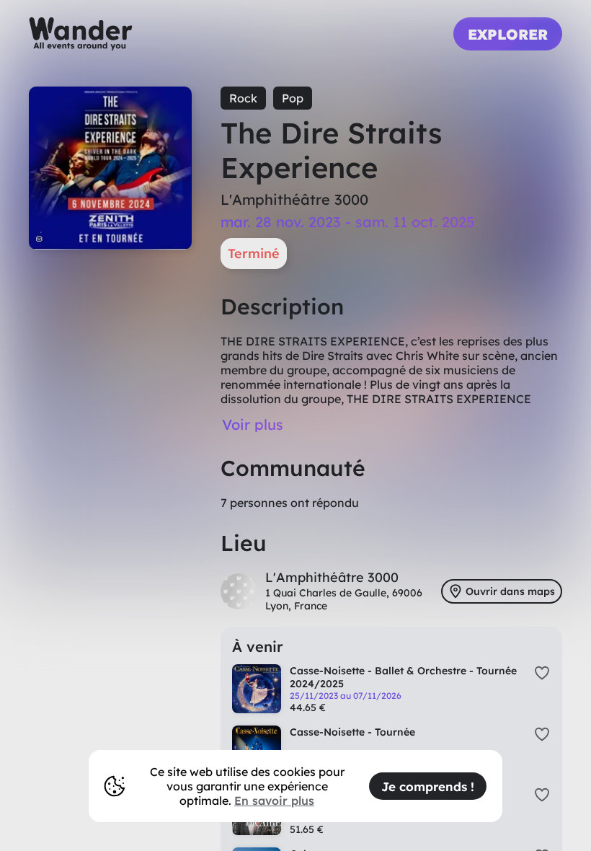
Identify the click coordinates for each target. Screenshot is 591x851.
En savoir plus (274, 800)
